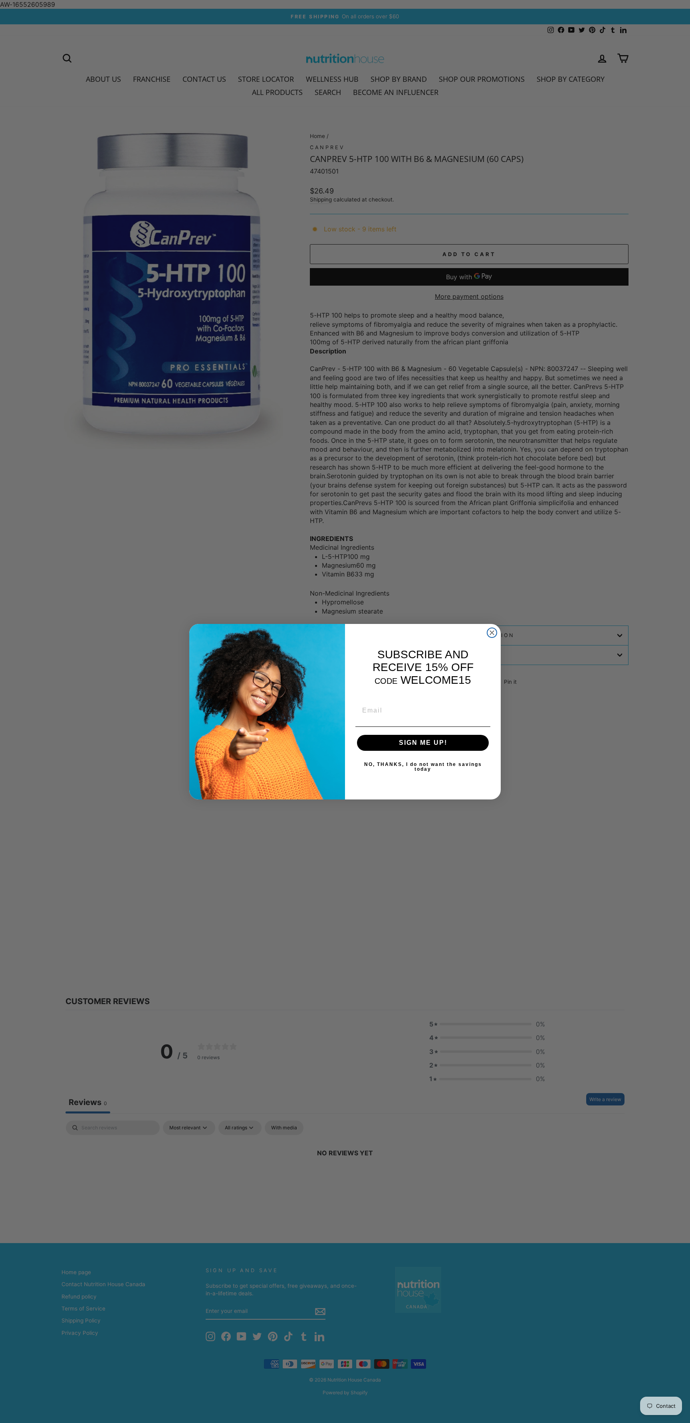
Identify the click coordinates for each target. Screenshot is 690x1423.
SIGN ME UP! (423, 742)
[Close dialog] (492, 632)
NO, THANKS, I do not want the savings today (423, 767)
